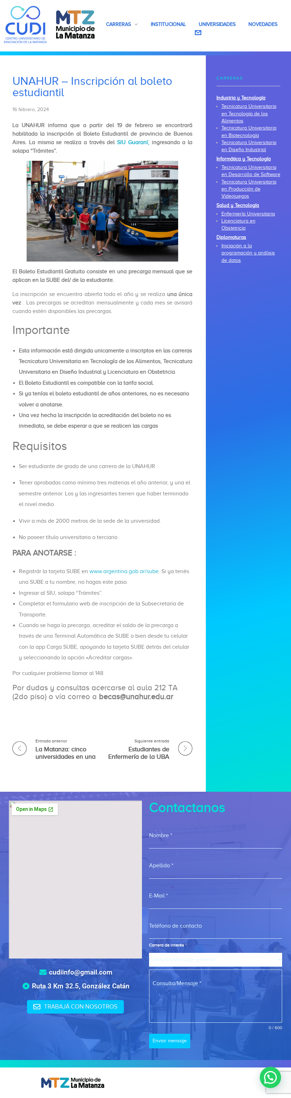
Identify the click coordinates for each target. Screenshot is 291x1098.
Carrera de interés (168, 945)
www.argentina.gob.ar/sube (124, 571)
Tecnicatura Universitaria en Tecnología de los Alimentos (248, 113)
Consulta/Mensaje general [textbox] (182, 959)
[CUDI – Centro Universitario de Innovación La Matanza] (49, 24)
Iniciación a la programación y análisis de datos (248, 253)
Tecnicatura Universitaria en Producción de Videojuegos (248, 189)
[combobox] (215, 960)
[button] (270, 1077)
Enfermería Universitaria (248, 213)
